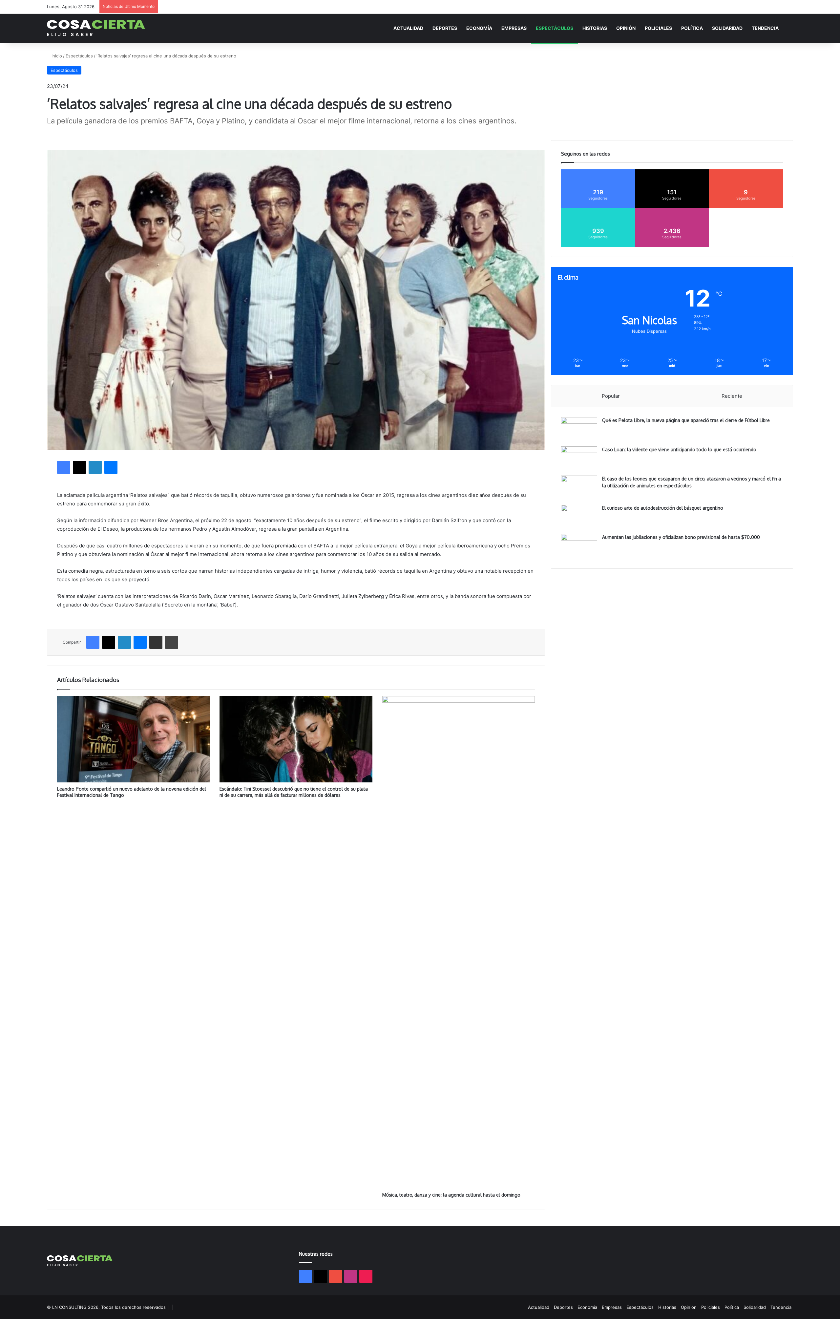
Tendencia (765, 28)
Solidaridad (727, 28)
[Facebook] (63, 467)
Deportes (444, 28)
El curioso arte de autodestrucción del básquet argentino (662, 508)
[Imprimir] (171, 642)
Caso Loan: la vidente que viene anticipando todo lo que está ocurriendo (679, 449)
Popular (611, 396)
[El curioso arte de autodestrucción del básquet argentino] (579, 517)
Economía (479, 28)
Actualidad (408, 28)
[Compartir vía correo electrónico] (155, 642)
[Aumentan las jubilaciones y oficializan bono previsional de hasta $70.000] (579, 546)
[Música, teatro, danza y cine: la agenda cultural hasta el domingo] (458, 942)
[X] (79, 467)
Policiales (658, 28)
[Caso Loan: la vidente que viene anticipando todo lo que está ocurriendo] (579, 458)
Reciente (732, 396)
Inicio (56, 55)
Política (692, 28)
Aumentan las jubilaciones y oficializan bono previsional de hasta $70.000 (681, 537)
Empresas (514, 28)
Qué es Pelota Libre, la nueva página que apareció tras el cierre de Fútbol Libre (686, 420)
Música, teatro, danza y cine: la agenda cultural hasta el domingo (451, 1195)
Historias (594, 28)
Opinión (626, 28)
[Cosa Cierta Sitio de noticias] (96, 28)
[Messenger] (110, 467)
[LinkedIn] (95, 467)
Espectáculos (554, 28)
